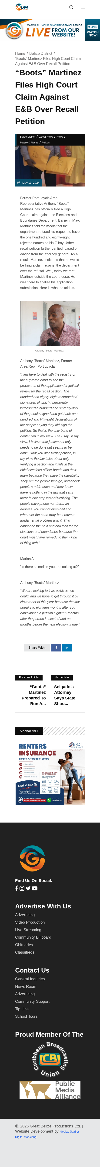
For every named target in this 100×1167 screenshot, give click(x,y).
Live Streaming (28, 930)
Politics (46, 142)
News (60, 136)
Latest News (46, 136)
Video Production (30, 922)
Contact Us (32, 970)
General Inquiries (30, 979)
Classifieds (24, 952)
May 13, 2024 (31, 182)
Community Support (32, 1001)
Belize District (40, 53)
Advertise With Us (43, 906)
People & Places (29, 142)
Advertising (25, 915)
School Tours (26, 1016)
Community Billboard (33, 937)
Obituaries (24, 945)
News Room (25, 986)
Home (20, 53)
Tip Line (22, 1009)
